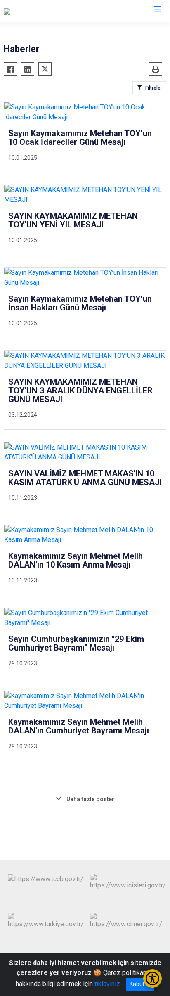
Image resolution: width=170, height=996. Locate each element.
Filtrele (153, 88)
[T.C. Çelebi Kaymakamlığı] (39, 11)
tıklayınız (107, 984)
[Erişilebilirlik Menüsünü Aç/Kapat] (152, 978)
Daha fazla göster (90, 799)
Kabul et (140, 984)
